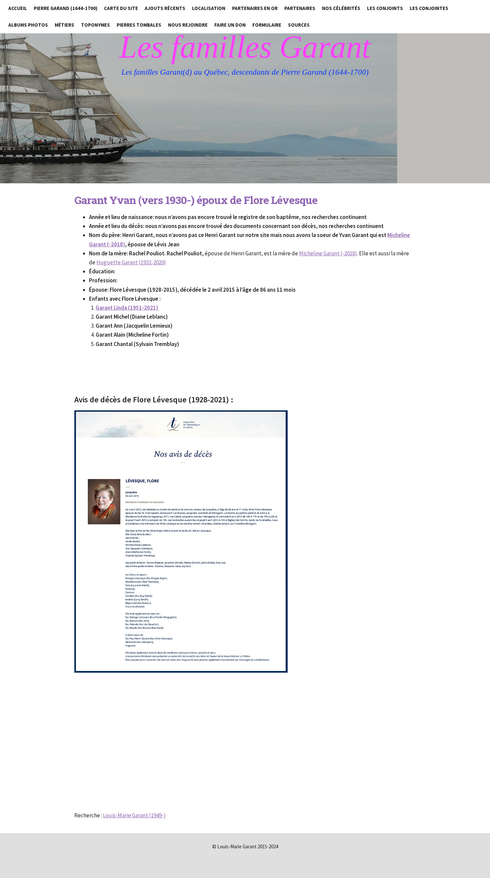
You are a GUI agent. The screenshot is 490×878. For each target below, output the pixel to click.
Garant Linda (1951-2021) (127, 307)
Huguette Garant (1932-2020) (131, 262)
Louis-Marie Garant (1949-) (134, 815)
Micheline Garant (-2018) (328, 253)
